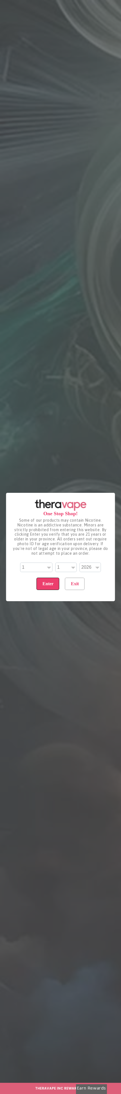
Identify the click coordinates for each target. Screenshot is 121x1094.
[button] (60, 1088)
